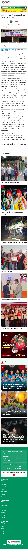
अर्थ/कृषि (3, 489)
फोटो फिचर (3, 510)
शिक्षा (2, 529)
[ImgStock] (14, 345)
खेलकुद (3, 494)
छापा (2, 497)
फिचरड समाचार (4, 503)
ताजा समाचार (4, 482)
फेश (2, 508)
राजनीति (3, 513)
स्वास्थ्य (2, 534)
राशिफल (3, 515)
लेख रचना (3, 518)
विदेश (2, 526)
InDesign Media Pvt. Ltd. (17, 546)
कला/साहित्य (4, 492)
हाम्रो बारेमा (3, 524)
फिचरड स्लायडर (4, 506)
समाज (2, 531)
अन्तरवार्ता (3, 487)
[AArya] (14, 8)
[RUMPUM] (14, 11)
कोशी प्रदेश (3, 485)
